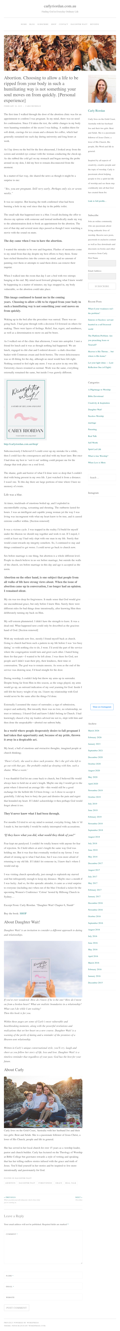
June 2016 (93, 942)
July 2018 (92, 843)
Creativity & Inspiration (99, 402)
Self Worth (93, 442)
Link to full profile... (97, 200)
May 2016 (92, 949)
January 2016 (94, 976)
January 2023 (94, 743)
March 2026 (93, 730)
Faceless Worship (96, 415)
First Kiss (78, 1198)
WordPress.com (37, 1325)
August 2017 (94, 869)
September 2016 (95, 922)
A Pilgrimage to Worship (99, 389)
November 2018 (95, 823)
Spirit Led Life (94, 449)
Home (24, 24)
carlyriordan (33, 106)
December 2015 (95, 982)
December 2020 (95, 757)
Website (10, 1297)
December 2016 (95, 902)
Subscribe (42, 24)
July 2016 (92, 936)
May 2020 (92, 777)
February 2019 (95, 816)
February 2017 (95, 889)
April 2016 (93, 956)
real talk (70, 1183)
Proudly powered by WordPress (21, 1322)
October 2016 (94, 916)
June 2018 (93, 849)
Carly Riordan (96, 110)
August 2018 (94, 836)
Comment (12, 1234)
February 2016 (95, 969)
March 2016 (93, 962)
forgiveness (45, 1183)
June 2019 (93, 810)
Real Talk (92, 436)
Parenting (92, 429)
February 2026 (95, 737)
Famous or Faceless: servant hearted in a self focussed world (100, 324)
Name (9, 1275)
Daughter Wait (27, 1183)
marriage (92, 422)
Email (10, 1286)
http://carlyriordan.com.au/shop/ (21, 444)
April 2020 (93, 783)
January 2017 (94, 896)
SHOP (23, 913)
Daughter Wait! (79, 24)
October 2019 (94, 796)
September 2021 (95, 750)
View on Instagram (102, 707)
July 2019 (92, 803)
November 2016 (95, 909)
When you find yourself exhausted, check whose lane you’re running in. (22, 1200)
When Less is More (97, 462)
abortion (10, 1183)
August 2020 (94, 770)
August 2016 (94, 929)
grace (58, 1183)
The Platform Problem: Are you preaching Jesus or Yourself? (100, 340)
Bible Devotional (95, 396)
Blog (32, 24)
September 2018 (95, 830)
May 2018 (92, 856)
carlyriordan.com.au (60, 5)
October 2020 (94, 763)
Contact (63, 24)
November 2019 (95, 790)
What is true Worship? (98, 455)
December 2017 (95, 863)
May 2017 (92, 883)
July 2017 (92, 876)
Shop (53, 24)
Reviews (94, 24)
